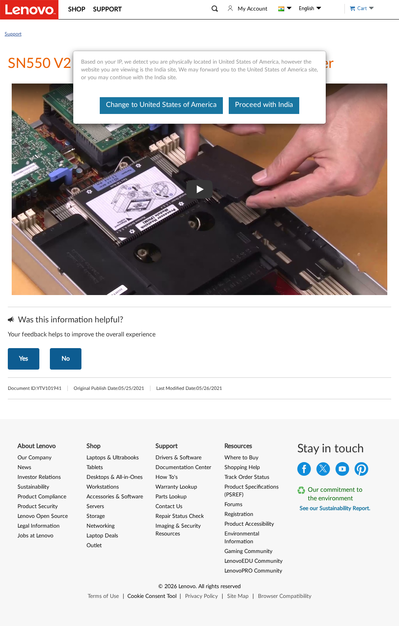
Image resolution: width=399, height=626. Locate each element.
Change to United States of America (161, 104)
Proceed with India (264, 104)
